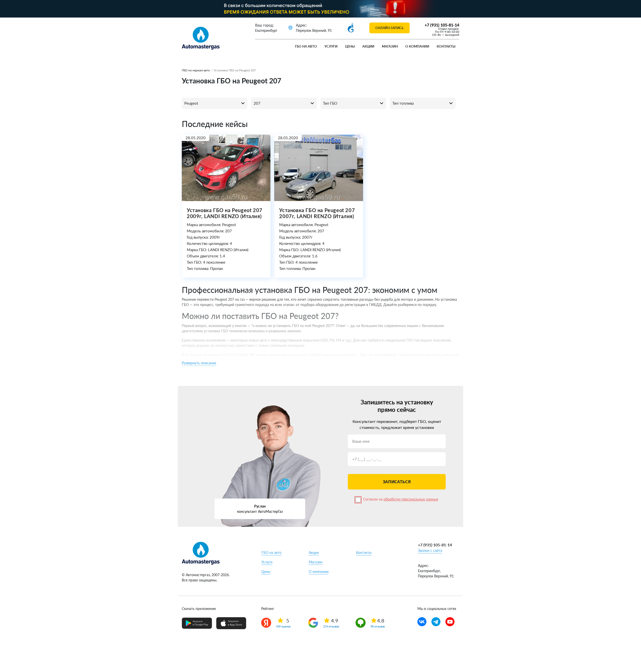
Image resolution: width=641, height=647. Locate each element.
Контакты (446, 46)
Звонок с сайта (430, 550)
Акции (368, 46)
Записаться (397, 481)
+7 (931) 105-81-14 (442, 25)
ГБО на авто (306, 46)
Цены (350, 46)
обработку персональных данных (411, 499)
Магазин (390, 46)
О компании (417, 46)
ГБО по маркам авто (196, 70)
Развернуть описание (199, 363)
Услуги (331, 46)
